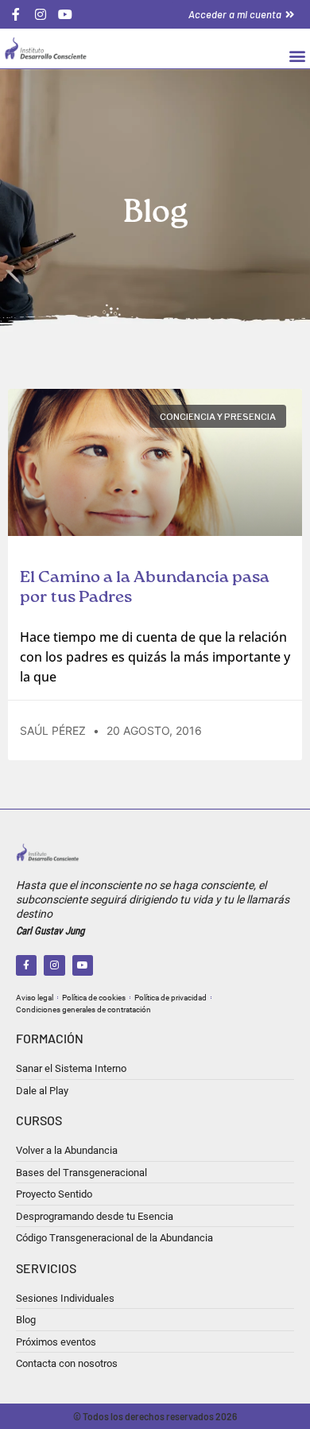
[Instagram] (54, 965)
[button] (297, 55)
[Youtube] (82, 965)
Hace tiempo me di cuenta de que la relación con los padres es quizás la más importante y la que (155, 656)
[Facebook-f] (26, 965)
